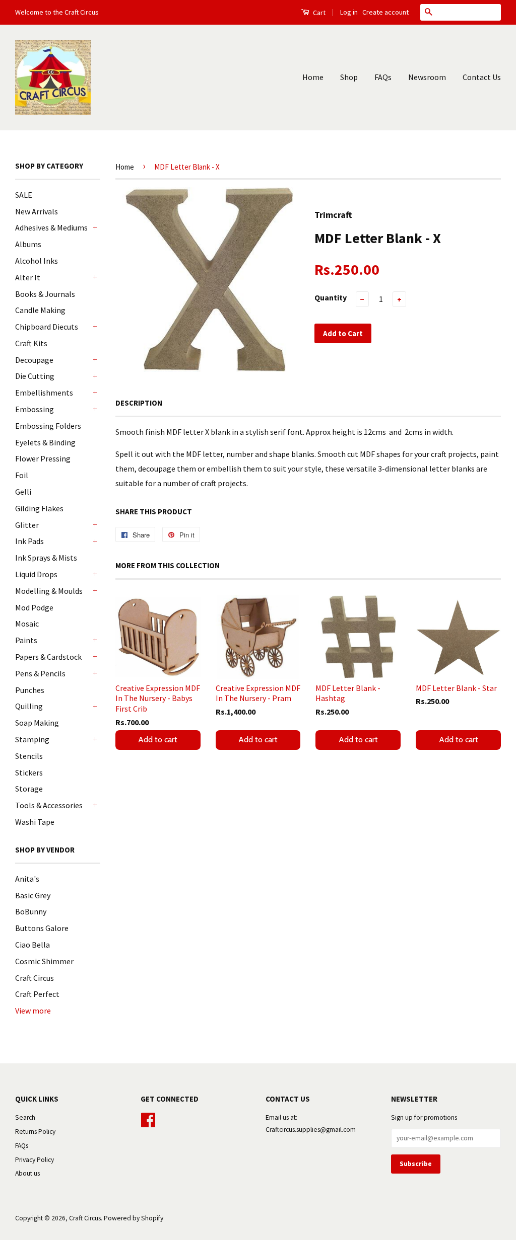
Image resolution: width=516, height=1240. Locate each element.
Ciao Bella (32, 945)
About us (27, 1173)
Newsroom (427, 77)
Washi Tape (34, 822)
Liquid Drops (36, 574)
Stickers (29, 772)
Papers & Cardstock (48, 657)
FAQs (383, 77)
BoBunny (30, 911)
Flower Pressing (43, 458)
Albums (28, 244)
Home (313, 77)
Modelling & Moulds (49, 591)
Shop (349, 77)
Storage (29, 789)
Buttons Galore (42, 928)
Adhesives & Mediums (51, 227)
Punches (29, 690)
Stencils (29, 756)
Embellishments (44, 393)
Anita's (27, 879)
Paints (26, 640)
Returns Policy (35, 1131)
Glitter (27, 525)
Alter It (27, 277)
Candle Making (40, 310)
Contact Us (482, 77)
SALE (23, 195)
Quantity (330, 297)
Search (25, 1117)
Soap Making (37, 723)
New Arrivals (36, 211)
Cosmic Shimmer (44, 961)
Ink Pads (29, 541)
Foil (21, 475)
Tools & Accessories (49, 805)
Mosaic (27, 623)
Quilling (29, 706)
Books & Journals (45, 294)
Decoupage (34, 360)
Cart (318, 12)
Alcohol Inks (36, 261)
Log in (349, 12)
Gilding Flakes (39, 508)
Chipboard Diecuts (46, 327)
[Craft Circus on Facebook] (148, 1118)
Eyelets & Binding (45, 442)
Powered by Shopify (133, 1218)
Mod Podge (34, 607)
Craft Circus (34, 978)
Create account (385, 12)
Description (138, 403)
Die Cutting (34, 376)
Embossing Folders (48, 426)
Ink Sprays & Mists (46, 558)
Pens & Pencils (40, 673)
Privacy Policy (34, 1159)
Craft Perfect (37, 994)
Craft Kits (31, 343)
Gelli (23, 492)
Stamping (32, 739)
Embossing (34, 409)
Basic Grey (32, 895)
